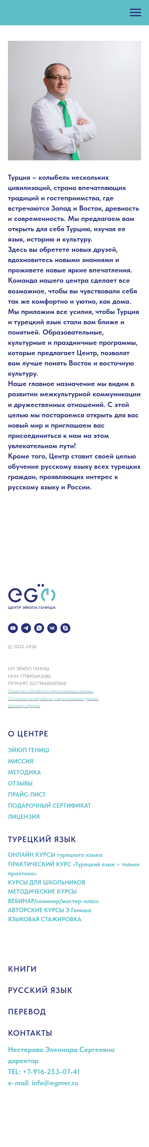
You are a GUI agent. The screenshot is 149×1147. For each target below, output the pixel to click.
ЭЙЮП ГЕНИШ (28, 750)
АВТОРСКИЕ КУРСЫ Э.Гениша (49, 910)
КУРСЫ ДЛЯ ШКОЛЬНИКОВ (46, 882)
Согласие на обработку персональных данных (53, 698)
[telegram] (26, 628)
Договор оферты (24, 705)
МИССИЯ (20, 761)
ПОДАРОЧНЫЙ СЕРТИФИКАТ (49, 805)
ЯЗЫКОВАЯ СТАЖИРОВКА (44, 919)
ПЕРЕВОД (27, 1011)
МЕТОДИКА (24, 772)
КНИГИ (22, 969)
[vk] (52, 628)
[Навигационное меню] (135, 13)
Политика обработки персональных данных (50, 691)
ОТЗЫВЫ (20, 783)
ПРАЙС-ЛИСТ (27, 794)
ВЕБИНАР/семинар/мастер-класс (53, 901)
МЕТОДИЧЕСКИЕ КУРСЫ (42, 891)
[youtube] (13, 628)
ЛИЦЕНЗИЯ (24, 816)
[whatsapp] (39, 628)
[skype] (65, 628)
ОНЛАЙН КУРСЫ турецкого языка (55, 854)
